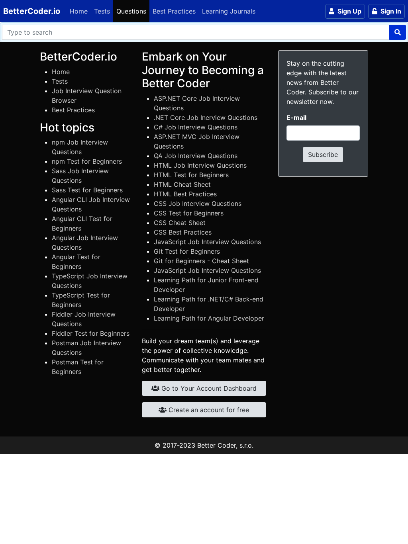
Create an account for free (208, 410)
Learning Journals (228, 11)
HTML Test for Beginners (191, 175)
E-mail (296, 117)
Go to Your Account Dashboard (208, 388)
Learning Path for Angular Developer (209, 318)
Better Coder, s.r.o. (225, 445)
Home (79, 11)
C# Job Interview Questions (195, 127)
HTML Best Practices (185, 194)
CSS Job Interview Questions (197, 203)
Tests (102, 11)
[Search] (397, 32)
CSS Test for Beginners (189, 213)
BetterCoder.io (31, 11)
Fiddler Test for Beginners (90, 333)
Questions (131, 11)
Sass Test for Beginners (87, 190)
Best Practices (174, 11)
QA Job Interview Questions (195, 156)
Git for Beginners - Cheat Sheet (201, 261)
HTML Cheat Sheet (182, 184)
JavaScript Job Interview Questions (207, 242)
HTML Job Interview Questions (200, 165)
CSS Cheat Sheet (180, 223)
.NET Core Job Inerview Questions (205, 117)
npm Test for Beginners (87, 161)
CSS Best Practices (183, 232)
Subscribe (323, 155)
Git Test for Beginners (187, 251)
